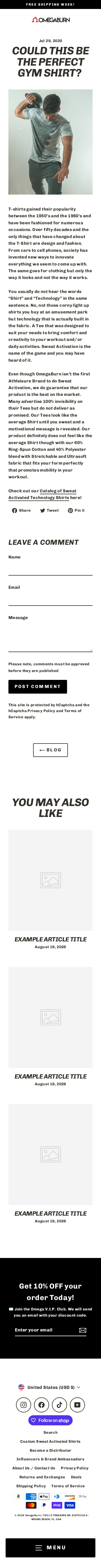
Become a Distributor (51, 1450)
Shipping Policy (31, 1486)
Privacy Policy (41, 710)
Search (50, 1432)
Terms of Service (68, 1486)
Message (18, 617)
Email (14, 587)
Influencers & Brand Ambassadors (50, 1459)
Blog (53, 749)
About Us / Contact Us (33, 1468)
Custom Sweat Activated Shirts (50, 1441)
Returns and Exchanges (42, 1477)
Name (14, 557)
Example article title (50, 939)
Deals (76, 1477)
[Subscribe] (81, 1330)
